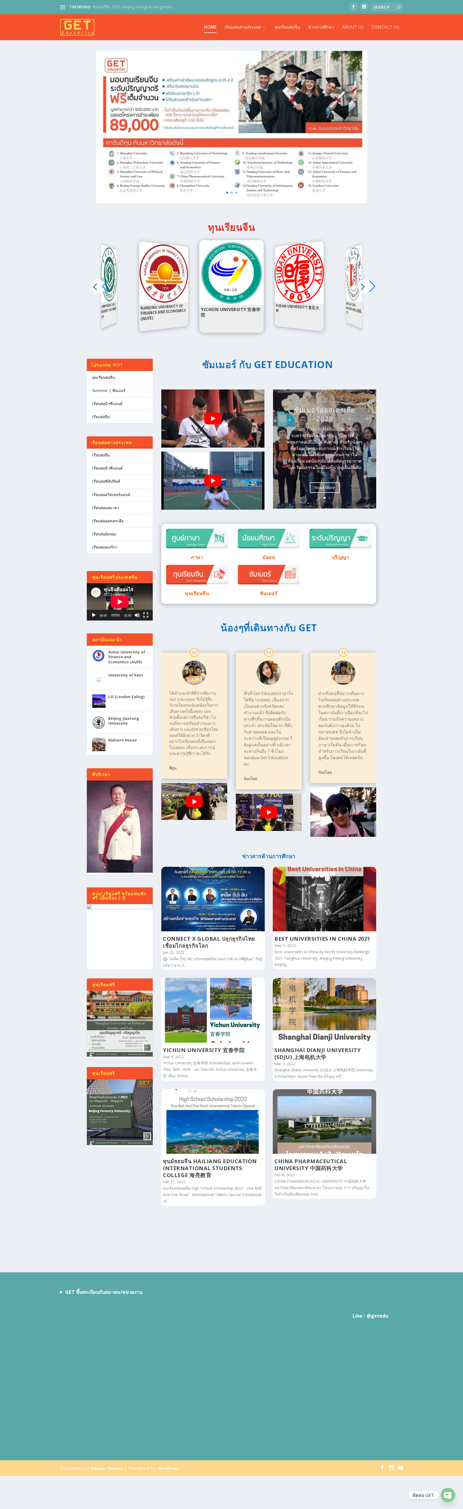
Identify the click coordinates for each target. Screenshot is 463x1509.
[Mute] (137, 615)
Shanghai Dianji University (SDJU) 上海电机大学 (317, 1053)
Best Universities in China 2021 (322, 938)
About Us (353, 27)
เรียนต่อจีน (101, 416)
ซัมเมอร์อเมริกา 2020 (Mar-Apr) (325, 417)
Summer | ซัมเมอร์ (108, 390)
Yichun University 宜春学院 (204, 1050)
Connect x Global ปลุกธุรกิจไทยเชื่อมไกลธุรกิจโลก (209, 942)
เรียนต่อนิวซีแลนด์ (107, 403)
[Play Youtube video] (212, 418)
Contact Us (385, 27)
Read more (110, 300)
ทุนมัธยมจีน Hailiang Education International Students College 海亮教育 (210, 1168)
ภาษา (197, 557)
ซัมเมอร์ (269, 593)
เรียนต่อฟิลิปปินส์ (106, 481)
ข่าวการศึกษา (321, 27)
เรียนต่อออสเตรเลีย (108, 520)
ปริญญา (340, 557)
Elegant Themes (107, 1468)
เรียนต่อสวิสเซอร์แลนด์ (111, 494)
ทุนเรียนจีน (197, 593)
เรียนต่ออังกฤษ (104, 533)
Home (210, 27)
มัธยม (268, 557)
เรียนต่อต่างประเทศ (243, 27)
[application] (120, 601)
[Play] (93, 615)
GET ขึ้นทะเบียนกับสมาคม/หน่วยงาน (104, 1292)
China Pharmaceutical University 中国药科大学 (310, 1165)
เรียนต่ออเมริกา (104, 547)
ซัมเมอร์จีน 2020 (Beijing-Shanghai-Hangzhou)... (133, 6)
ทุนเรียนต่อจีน (287, 27)
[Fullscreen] (145, 615)
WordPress (168, 1468)
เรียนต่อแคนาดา (105, 507)
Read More (324, 484)
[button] (365, 286)
